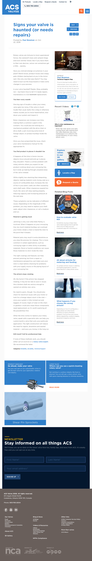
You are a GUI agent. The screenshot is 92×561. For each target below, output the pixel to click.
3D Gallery (9, 536)
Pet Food (7, 521)
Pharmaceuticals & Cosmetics (13, 525)
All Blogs (35, 519)
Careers (63, 521)
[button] (72, 106)
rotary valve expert (40, 342)
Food (6, 519)
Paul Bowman (29, 40)
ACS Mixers (64, 532)
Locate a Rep (37, 2)
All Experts (71, 97)
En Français (27, 2)
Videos (35, 528)
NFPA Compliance (40, 538)
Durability (30, 349)
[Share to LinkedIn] (74, 34)
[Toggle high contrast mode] (70, 2)
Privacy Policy (65, 525)
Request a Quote (51, 2)
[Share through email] (77, 34)
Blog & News (38, 517)
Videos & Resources (40, 525)
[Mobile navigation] (87, 11)
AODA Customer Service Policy (70, 519)
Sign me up (11, 477)
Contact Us (63, 2)
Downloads (36, 529)
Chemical (7, 526)
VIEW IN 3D (65, 164)
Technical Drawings (39, 531)
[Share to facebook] (70, 34)
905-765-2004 (15, 502)
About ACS (9, 531)
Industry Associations (67, 522)
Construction (9, 522)
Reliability (24, 349)
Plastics (7, 523)
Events (35, 521)
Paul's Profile (62, 97)
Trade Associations (67, 523)
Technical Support (39, 349)
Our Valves (9, 517)
